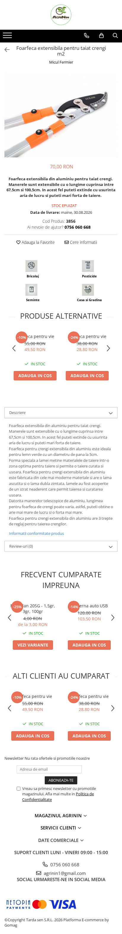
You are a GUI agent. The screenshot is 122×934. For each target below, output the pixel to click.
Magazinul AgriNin (59, 815)
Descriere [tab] (17, 412)
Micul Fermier (61, 62)
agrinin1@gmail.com (64, 873)
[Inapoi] (4, 50)
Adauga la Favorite (37, 242)
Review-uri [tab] (21, 546)
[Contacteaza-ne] (86, 36)
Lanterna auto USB (89, 606)
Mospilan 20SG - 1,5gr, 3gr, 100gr (32, 608)
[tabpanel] (61, 115)
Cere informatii (83, 242)
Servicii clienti (59, 828)
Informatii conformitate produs (36, 533)
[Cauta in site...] (115, 36)
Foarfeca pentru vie (35, 336)
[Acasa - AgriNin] (61, 14)
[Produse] (8, 37)
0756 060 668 (64, 864)
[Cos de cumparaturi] (101, 36)
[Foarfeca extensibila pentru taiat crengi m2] (61, 115)
